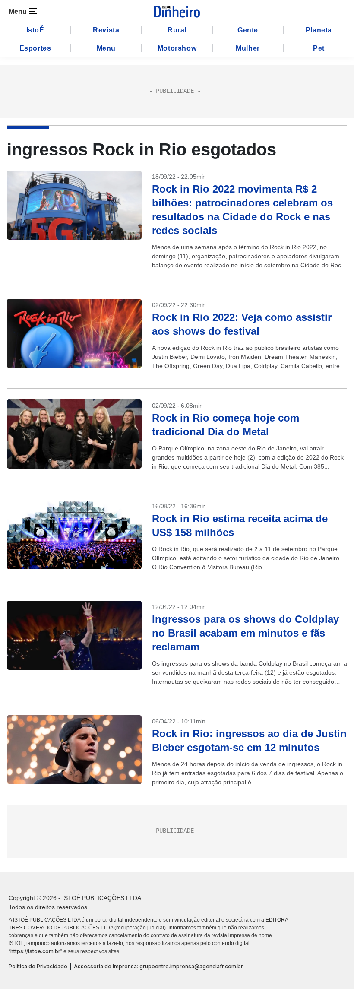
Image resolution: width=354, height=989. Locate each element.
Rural (177, 30)
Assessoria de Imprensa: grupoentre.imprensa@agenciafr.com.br (158, 966)
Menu (106, 48)
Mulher (248, 48)
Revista (106, 30)
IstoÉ (35, 30)
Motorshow (177, 48)
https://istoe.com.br (35, 951)
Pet (319, 48)
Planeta (319, 30)
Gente (247, 30)
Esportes (35, 48)
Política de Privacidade (38, 966)
